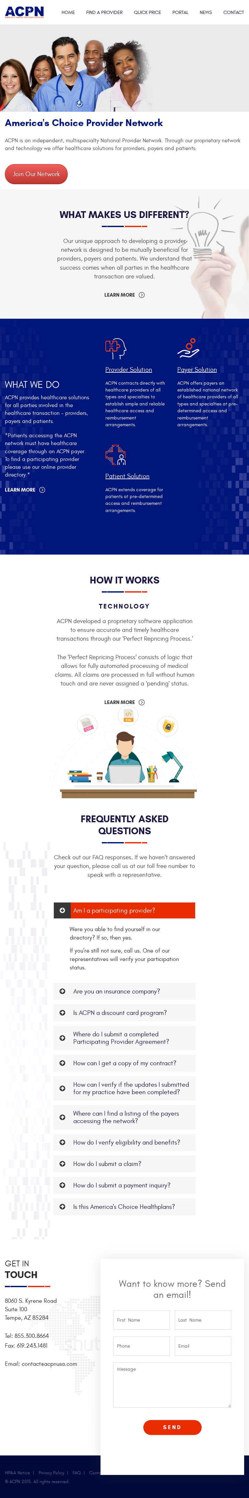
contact (233, 12)
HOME (68, 12)
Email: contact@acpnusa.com (41, 1364)
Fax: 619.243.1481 (26, 1345)
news (206, 12)
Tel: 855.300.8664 (27, 1336)
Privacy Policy (51, 1473)
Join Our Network (36, 174)
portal (180, 12)
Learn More (119, 295)
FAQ (77, 1473)
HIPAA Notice (17, 1473)
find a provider (104, 12)
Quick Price (147, 12)
